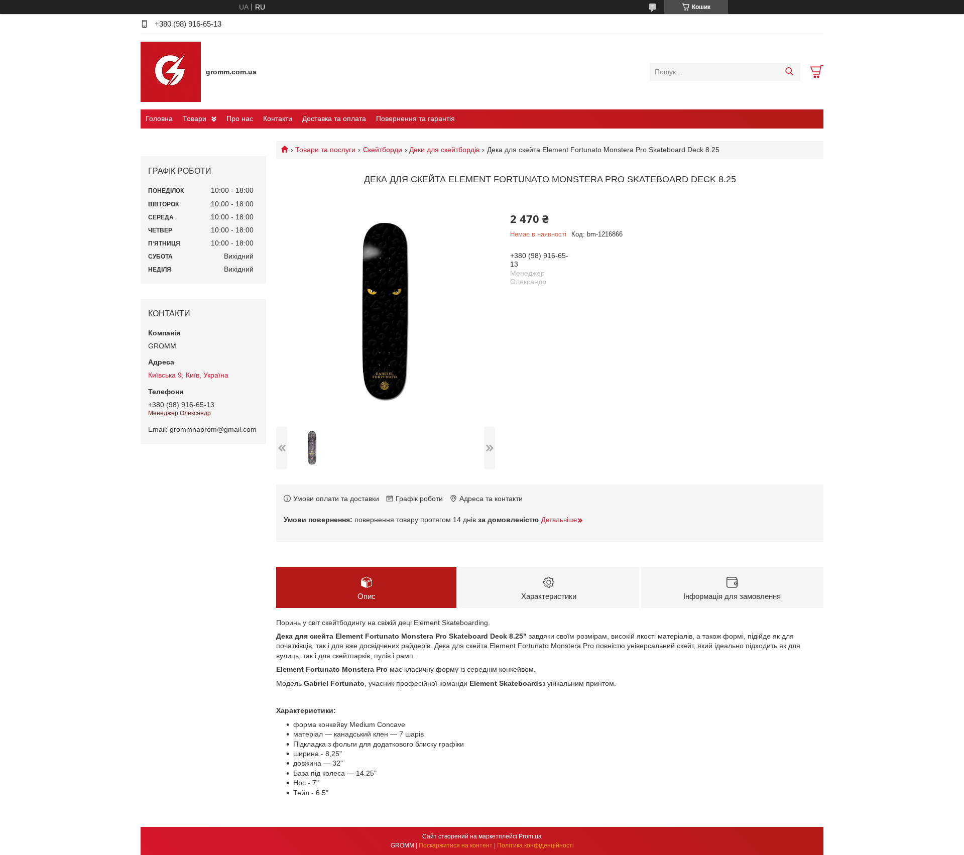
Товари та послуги (325, 150)
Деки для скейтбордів (444, 150)
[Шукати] (789, 72)
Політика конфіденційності (535, 845)
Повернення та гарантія (415, 118)
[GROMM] (171, 71)
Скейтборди (382, 150)
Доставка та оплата (334, 118)
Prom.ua (530, 836)
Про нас (239, 118)
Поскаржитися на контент (456, 845)
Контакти (277, 118)
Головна (159, 118)
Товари (194, 118)
